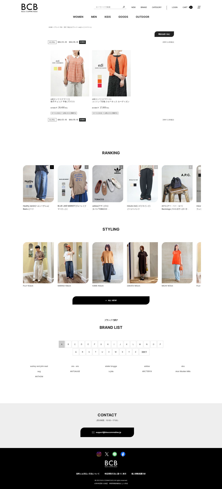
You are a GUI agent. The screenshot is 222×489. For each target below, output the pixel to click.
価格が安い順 (62, 42)
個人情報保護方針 (138, 474)
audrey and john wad (39, 366)
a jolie (111, 371)
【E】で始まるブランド (70, 27)
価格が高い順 (73, 42)
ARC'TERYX (147, 371)
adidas (147, 366)
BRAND (144, 7)
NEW (133, 7)
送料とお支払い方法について (88, 474)
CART (187, 7)
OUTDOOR (142, 16)
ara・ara (75, 366)
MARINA (61, 286)
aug (39, 371)
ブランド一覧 (58, 27)
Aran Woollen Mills (182, 371)
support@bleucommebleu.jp (108, 432)
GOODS (123, 16)
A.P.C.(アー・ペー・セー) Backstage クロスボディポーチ (174, 207)
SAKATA (130, 286)
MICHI (164, 286)
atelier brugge (111, 366)
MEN (94, 16)
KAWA (94, 286)
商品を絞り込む (164, 34)
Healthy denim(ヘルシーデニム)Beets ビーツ (36, 207)
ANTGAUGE (75, 371)
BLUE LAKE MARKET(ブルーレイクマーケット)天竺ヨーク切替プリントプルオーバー (72, 208)
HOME (51, 27)
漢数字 (144, 352)
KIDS (108, 16)
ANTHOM (39, 376)
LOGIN (175, 7)
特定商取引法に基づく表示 (115, 474)
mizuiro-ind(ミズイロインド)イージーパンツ (138, 207)
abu (183, 366)
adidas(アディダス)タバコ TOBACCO (100, 207)
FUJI (25, 286)
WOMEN (78, 16)
